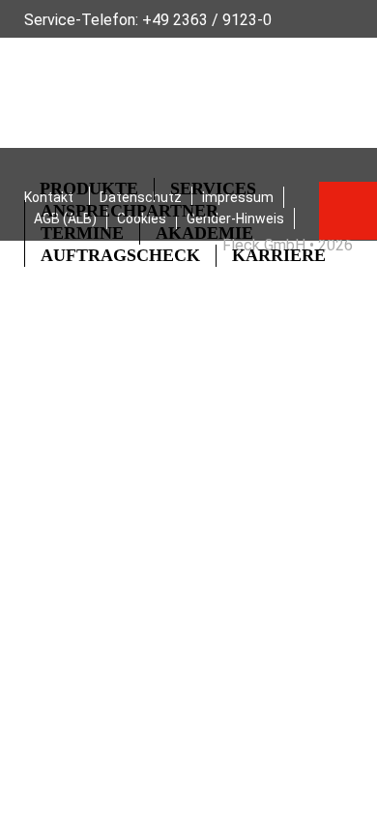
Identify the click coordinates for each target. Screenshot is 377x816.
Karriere (279, 255)
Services (213, 188)
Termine (82, 233)
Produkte (89, 188)
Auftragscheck (120, 255)
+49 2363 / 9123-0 (207, 20)
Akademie (204, 233)
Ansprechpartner (129, 210)
